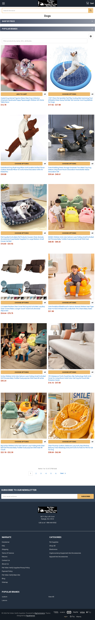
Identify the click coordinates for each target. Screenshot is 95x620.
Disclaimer (5, 542)
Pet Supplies (53, 542)
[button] (90, 36)
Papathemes (30, 616)
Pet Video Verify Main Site (11, 575)
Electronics (53, 549)
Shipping (5, 549)
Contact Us (6, 560)
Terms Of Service (8, 553)
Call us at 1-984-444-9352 (47, 523)
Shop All (52, 546)
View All (51, 597)
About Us (5, 564)
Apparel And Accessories (58, 557)
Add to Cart (21, 94)
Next (62, 473)
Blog (3, 578)
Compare (45, 94)
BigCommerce (40, 613)
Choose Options (69, 94)
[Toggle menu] (3, 3)
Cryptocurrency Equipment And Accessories (65, 553)
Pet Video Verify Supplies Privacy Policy (16, 568)
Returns (4, 557)
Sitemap (5, 582)
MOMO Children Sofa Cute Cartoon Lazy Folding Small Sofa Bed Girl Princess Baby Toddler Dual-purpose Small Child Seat (71, 238)
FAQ (3, 546)
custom (4, 597)
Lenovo (4, 600)
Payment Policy (7, 571)
